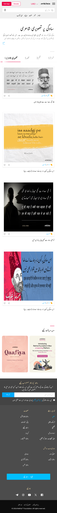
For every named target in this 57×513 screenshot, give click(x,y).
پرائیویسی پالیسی (37, 400)
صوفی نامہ (52, 454)
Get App (7, 4)
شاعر (39, 15)
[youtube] (29, 495)
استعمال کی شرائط (27, 505)
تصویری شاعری (10, 57)
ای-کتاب (20, 15)
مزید (4, 42)
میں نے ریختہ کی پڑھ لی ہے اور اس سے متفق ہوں (32, 400)
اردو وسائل (51, 433)
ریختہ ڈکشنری (24, 459)
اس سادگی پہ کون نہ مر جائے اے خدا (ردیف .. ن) (39, 171)
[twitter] (36, 495)
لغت (30, 15)
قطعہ (27, 57)
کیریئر (26, 433)
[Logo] (45, 3)
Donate (16, 4)
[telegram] (17, 495)
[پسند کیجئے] (4, 95)
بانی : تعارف (24, 422)
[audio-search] (5, 10)
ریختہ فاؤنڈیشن (24, 416)
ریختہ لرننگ (51, 459)
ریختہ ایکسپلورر (24, 439)
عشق (48, 95)
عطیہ (53, 416)
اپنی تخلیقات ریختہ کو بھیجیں (47, 439)
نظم (38, 57)
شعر (51, 57)
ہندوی (26, 454)
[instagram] (23, 495)
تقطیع (53, 427)
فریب (48, 234)
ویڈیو (26, 15)
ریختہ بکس (25, 465)
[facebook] (42, 495)
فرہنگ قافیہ (51, 422)
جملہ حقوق (20, 505)
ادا (49, 164)
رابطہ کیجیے (25, 427)
